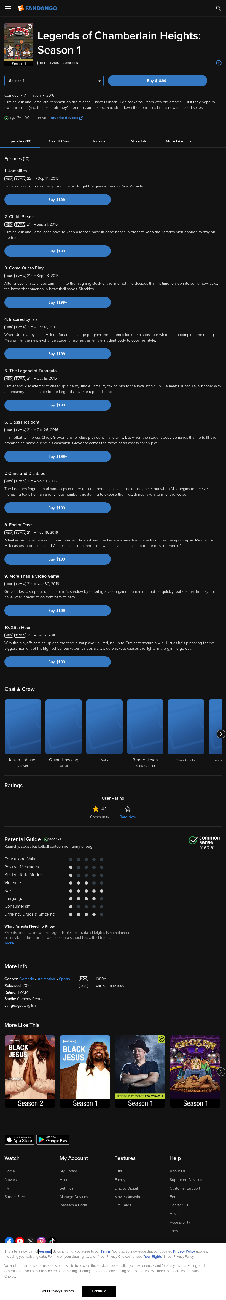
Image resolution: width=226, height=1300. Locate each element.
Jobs (174, 1230)
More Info (139, 141)
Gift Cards (123, 1205)
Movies (11, 1179)
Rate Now (128, 817)
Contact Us (179, 1205)
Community (99, 817)
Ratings (99, 141)
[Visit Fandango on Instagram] (41, 1241)
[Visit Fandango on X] (30, 1241)
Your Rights (153, 1256)
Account (67, 1179)
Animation (46, 979)
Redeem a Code (73, 1205)
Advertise (177, 1213)
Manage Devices (74, 1197)
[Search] (218, 8)
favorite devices (64, 117)
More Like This (178, 141)
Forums (176, 1197)
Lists (118, 1171)
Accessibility (180, 1222)
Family (120, 1179)
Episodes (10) (20, 141)
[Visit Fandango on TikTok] (52, 1241)
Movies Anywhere (130, 1197)
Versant (45, 1251)
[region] (113, 1271)
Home (10, 1171)
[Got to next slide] (221, 734)
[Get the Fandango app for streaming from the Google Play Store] (53, 1139)
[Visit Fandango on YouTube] (20, 1241)
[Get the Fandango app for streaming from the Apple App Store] (19, 1139)
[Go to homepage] (37, 8)
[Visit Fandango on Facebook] (9, 1241)
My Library (68, 1171)
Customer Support (185, 1188)
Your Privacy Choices (58, 1291)
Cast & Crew (59, 141)
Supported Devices (186, 1179)
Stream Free (15, 1197)
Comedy (26, 979)
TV (7, 1188)
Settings (66, 1188)
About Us (177, 1171)
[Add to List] (219, 63)
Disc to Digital (126, 1188)
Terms (106, 1251)
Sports (64, 979)
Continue (99, 1291)
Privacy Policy (184, 1251)
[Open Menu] (8, 8)
